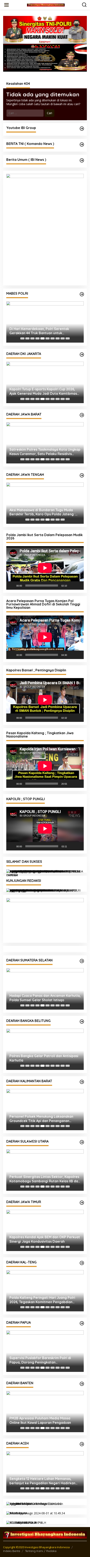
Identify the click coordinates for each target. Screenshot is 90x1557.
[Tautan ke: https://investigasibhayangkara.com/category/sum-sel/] (81, 961)
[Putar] (12, 585)
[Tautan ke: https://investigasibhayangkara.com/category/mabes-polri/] (81, 294)
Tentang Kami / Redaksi (41, 1551)
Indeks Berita (11, 1551)
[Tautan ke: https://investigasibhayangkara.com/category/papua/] (81, 1323)
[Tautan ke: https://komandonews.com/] (81, 144)
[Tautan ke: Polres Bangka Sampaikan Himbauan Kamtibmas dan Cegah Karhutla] (45, 1049)
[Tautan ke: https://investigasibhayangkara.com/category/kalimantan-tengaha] (81, 1262)
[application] (45, 568)
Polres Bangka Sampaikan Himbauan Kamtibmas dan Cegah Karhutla (39, 1058)
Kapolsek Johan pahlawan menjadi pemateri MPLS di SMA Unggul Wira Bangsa (44, 1481)
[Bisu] (71, 585)
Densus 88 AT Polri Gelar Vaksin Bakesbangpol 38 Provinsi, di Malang (39, 1239)
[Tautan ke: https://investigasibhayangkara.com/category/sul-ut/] (81, 1142)
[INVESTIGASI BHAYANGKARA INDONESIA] (46, 5)
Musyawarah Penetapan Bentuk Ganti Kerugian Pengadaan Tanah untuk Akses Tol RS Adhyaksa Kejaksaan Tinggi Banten (44, 1420)
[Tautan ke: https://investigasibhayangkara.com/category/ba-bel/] (81, 1021)
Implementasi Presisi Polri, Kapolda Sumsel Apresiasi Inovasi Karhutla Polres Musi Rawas (44, 997)
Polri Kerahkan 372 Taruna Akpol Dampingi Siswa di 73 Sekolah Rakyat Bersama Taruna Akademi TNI (43, 391)
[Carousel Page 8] (57, 338)
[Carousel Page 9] (62, 338)
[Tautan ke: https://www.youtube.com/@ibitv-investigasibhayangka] (81, 128)
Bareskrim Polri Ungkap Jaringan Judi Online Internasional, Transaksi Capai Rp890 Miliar (40, 331)
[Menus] (6, 5)
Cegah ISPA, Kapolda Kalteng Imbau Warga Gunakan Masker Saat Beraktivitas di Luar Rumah (44, 1299)
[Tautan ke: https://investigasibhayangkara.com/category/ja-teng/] (81, 475)
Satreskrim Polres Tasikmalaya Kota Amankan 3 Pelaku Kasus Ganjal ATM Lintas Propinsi (43, 451)
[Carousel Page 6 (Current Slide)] (47, 338)
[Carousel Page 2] (27, 338)
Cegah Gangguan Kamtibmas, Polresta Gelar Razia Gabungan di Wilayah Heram (42, 1360)
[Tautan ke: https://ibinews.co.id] (81, 160)
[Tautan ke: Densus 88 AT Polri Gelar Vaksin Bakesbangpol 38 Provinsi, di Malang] (45, 1230)
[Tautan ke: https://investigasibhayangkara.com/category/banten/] (81, 1383)
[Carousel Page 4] (37, 338)
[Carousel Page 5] (42, 338)
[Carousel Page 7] (52, 338)
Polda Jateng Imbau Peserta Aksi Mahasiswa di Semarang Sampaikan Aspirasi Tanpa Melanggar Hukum (38, 512)
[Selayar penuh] (78, 585)
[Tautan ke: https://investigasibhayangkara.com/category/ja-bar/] (81, 415)
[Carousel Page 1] (22, 338)
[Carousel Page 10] (68, 338)
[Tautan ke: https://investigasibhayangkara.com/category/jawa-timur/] (81, 1202)
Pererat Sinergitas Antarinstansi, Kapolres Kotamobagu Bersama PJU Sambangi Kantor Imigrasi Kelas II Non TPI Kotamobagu (43, 1179)
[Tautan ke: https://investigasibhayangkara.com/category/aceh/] (81, 1444)
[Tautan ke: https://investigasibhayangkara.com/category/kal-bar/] (81, 1081)
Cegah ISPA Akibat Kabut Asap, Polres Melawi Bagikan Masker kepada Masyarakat (39, 1118)
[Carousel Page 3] (32, 338)
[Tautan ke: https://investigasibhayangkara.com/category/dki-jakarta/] (81, 354)
